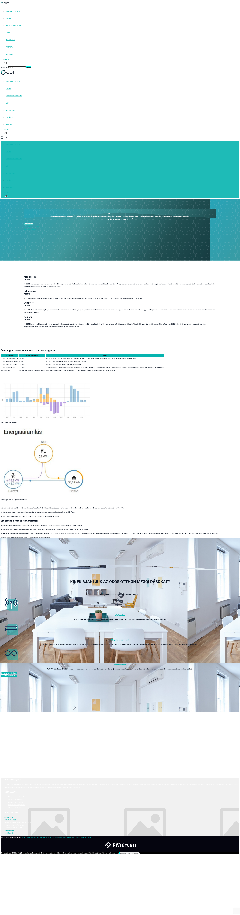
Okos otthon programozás (16, 805)
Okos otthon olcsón (14, 807)
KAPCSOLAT (10, 54)
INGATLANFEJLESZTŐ (13, 11)
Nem (129, 853)
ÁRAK (8, 33)
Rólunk (23, 837)
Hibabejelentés (9, 830)
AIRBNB (8, 18)
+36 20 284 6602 (10, 820)
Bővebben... (135, 853)
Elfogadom (123, 853)
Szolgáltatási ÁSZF (65, 837)
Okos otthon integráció (15, 802)
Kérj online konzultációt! (9, 676)
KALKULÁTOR (28, 224)
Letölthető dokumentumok (82, 837)
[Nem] (139, 853)
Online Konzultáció (30, 229)
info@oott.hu (8, 817)
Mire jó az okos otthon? (16, 797)
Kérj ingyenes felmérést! (9, 673)
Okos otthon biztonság (15, 799)
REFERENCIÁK (10, 40)
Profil (6, 63)
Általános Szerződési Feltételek (47, 837)
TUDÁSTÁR (9, 47)
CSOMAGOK (8, 833)
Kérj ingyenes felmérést (32, 226)
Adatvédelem (31, 837)
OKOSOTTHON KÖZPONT (14, 25)
